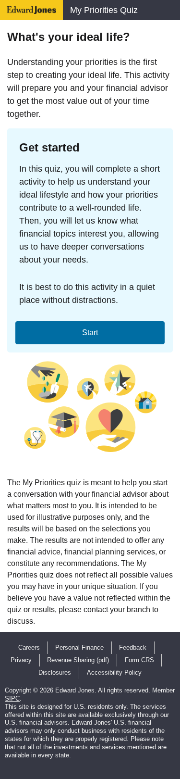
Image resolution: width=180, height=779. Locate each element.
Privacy (21, 660)
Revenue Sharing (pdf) (78, 660)
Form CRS (139, 660)
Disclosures (54, 672)
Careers (29, 647)
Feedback (132, 647)
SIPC (12, 698)
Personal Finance (79, 647)
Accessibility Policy (114, 672)
